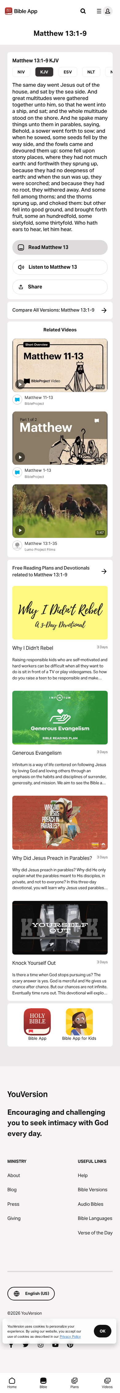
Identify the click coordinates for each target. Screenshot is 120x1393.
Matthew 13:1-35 (46, 543)
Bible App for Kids (79, 1038)
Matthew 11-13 (44, 397)
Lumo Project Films (40, 549)
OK (103, 1331)
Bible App (37, 1038)
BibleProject (34, 403)
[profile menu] (103, 11)
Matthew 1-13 (43, 470)
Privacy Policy (70, 1336)
